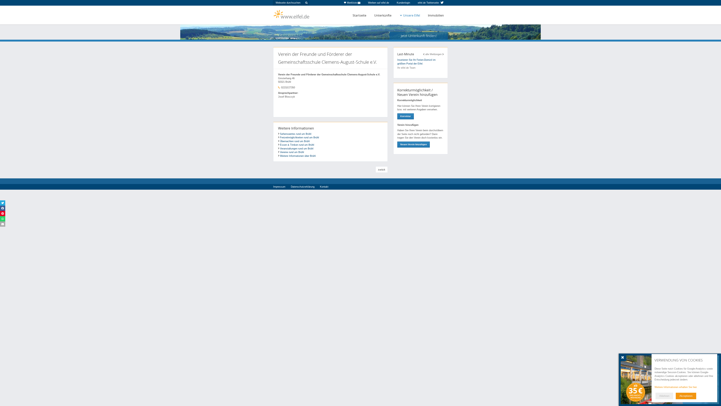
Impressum (279, 186)
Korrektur (405, 116)
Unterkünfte (382, 15)
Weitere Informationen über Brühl (298, 156)
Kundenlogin (403, 2)
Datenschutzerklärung (302, 186)
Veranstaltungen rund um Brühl (296, 148)
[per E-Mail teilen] (2, 224)
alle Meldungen (433, 54)
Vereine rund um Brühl (292, 152)
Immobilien (436, 15)
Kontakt (324, 186)
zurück (381, 169)
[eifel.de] (291, 14)
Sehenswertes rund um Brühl (295, 134)
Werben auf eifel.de (378, 2)
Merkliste (353, 2)
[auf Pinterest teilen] (2, 213)
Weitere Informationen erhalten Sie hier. (676, 387)
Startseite (359, 15)
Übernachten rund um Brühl (295, 141)
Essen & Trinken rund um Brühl (297, 144)
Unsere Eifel (411, 15)
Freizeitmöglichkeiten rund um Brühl (299, 137)
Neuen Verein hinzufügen (413, 144)
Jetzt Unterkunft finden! (418, 35)
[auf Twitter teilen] (2, 203)
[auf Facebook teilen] (2, 208)
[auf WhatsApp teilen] (2, 218)
